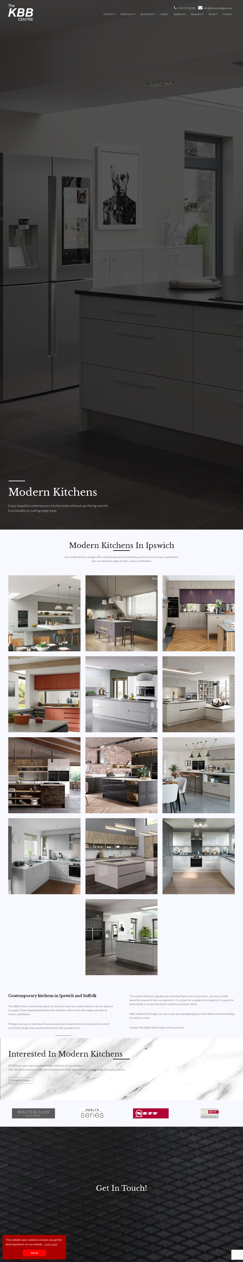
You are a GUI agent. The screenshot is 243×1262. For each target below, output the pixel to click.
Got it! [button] (34, 1253)
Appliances (180, 14)
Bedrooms (147, 14)
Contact (227, 14)
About (212, 14)
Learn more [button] (51, 1244)
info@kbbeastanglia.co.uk (218, 7)
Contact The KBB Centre (143, 1027)
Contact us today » (20, 1080)
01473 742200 (187, 7)
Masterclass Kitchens (53, 1010)
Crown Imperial (27, 1010)
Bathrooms (127, 14)
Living (163, 14)
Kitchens (108, 14)
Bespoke (196, 14)
